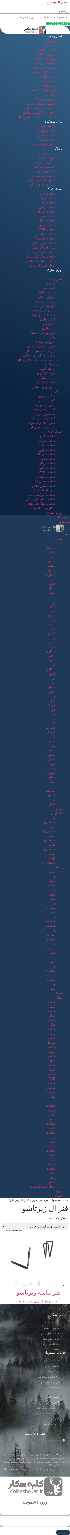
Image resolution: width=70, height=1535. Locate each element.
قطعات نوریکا (46, 211)
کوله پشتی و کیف (44, 63)
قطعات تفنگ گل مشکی (40, 256)
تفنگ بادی (49, 45)
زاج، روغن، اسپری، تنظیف (39, 112)
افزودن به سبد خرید (31, 1301)
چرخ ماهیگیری (46, 130)
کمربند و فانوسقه (44, 166)
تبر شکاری (48, 85)
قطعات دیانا (48, 202)
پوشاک (58, 148)
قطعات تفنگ (55, 189)
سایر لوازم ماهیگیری (42, 144)
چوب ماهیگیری (45, 135)
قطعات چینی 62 (45, 238)
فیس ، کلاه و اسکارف (41, 180)
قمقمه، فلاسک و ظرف (41, 103)
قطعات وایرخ (47, 207)
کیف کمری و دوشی (43, 72)
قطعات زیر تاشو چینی (41, 252)
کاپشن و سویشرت (43, 175)
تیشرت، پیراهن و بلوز (42, 184)
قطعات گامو (47, 193)
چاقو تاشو (49, 81)
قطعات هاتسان (45, 234)
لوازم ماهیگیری (53, 121)
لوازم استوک (55, 270)
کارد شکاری (47, 76)
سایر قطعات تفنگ (44, 247)
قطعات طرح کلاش (43, 243)
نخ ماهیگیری (47, 126)
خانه (65, 1200)
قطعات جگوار (46, 225)
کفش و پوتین (47, 157)
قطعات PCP (47, 229)
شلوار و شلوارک (45, 162)
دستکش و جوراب (44, 171)
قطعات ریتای (47, 220)
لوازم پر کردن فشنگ (42, 90)
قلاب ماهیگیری (45, 139)
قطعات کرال (47, 198)
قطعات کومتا (47, 216)
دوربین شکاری (46, 54)
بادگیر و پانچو (47, 153)
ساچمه (50, 40)
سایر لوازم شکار (45, 58)
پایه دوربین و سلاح (44, 67)
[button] (69, 6)
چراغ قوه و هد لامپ (43, 99)
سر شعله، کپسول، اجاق (40, 108)
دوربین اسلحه (46, 49)
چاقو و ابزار (48, 94)
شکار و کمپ (55, 36)
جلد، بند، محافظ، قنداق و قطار (36, 117)
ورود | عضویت (35, 1502)
